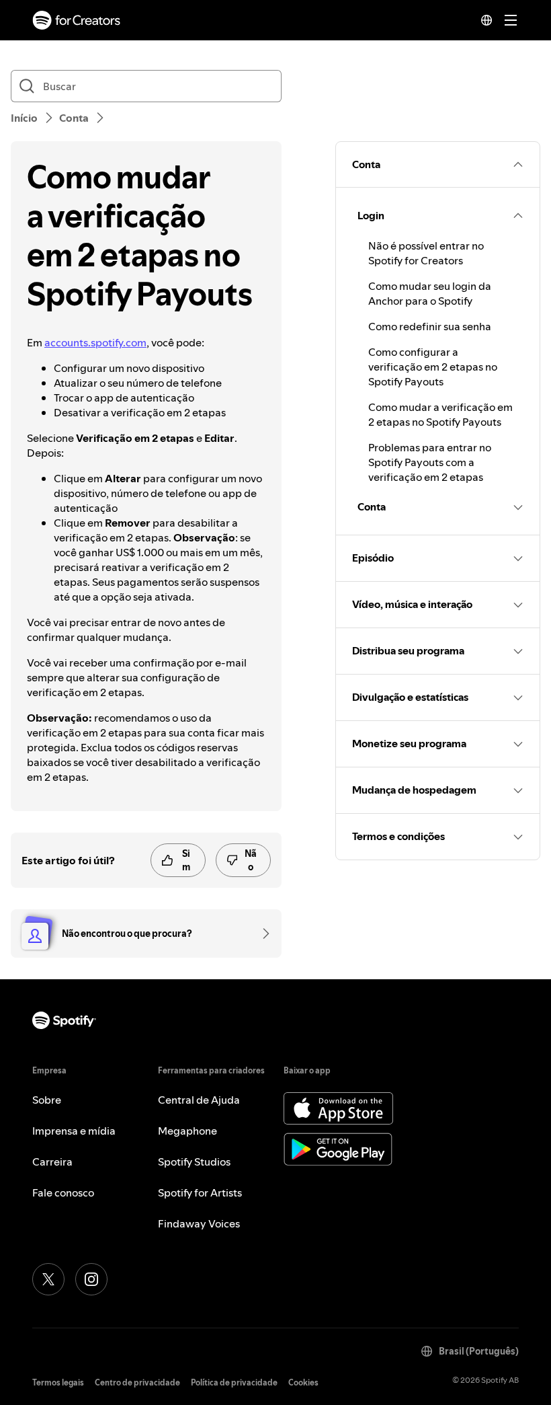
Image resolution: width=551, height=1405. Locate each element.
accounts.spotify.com (95, 342)
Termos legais (58, 1382)
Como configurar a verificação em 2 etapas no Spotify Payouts (432, 366)
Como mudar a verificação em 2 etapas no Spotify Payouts (440, 414)
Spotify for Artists (200, 1192)
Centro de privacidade (137, 1382)
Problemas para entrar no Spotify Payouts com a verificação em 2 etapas (429, 462)
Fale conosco (63, 1192)
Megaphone (187, 1130)
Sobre (46, 1099)
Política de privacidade (234, 1382)
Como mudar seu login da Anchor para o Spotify (429, 293)
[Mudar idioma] (486, 20)
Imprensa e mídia (74, 1130)
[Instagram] (91, 1279)
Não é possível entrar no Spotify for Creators (426, 253)
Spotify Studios (194, 1161)
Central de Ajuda (199, 1099)
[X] (48, 1279)
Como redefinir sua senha (429, 326)
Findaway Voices (199, 1223)
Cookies (303, 1382)
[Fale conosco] (261, 933)
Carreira (52, 1161)
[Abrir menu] (511, 20)
